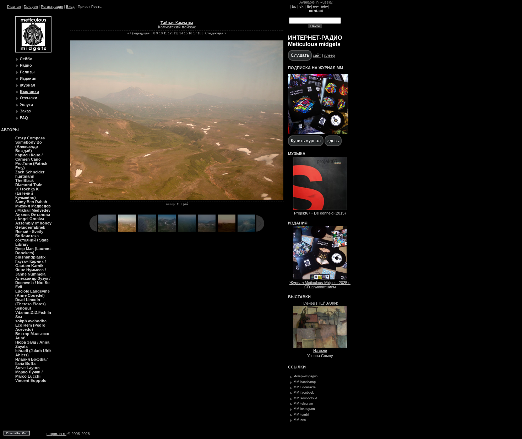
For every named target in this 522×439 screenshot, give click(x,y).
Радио (26, 65)
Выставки (29, 91)
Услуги (26, 104)
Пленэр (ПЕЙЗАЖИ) (319, 303)
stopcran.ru (56, 434)
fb (309, 6)
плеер (329, 55)
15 (185, 33)
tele (324, 6)
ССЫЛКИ (297, 367)
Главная (14, 7)
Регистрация (52, 7)
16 (190, 33)
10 (161, 33)
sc (316, 6)
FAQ (24, 118)
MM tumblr (302, 414)
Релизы (27, 72)
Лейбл (26, 59)
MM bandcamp (305, 382)
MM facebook (304, 392)
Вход (70, 7)
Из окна (320, 350)
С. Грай (182, 204)
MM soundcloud (305, 398)
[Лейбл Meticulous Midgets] (33, 51)
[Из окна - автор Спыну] (320, 347)
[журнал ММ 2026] (318, 132)
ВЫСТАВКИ (299, 297)
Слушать (300, 55)
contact (316, 11)
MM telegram (303, 403)
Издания (28, 78)
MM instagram (304, 409)
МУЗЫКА (296, 153)
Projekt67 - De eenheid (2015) (320, 213)
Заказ (25, 111)
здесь (333, 140)
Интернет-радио (305, 376)
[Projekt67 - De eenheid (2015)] (320, 208)
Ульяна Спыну (320, 356)
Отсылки (28, 98)
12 (170, 33)
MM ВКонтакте (305, 387)
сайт (317, 55)
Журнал (27, 85)
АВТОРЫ (10, 130)
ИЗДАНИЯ (298, 223)
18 (199, 33)
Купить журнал (306, 140)
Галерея (31, 7)
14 (181, 33)
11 (165, 33)
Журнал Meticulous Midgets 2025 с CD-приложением (319, 284)
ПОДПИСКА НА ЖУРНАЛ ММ (315, 68)
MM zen (300, 420)
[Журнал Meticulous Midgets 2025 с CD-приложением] (320, 278)
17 (195, 33)
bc (294, 6)
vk (301, 6)
